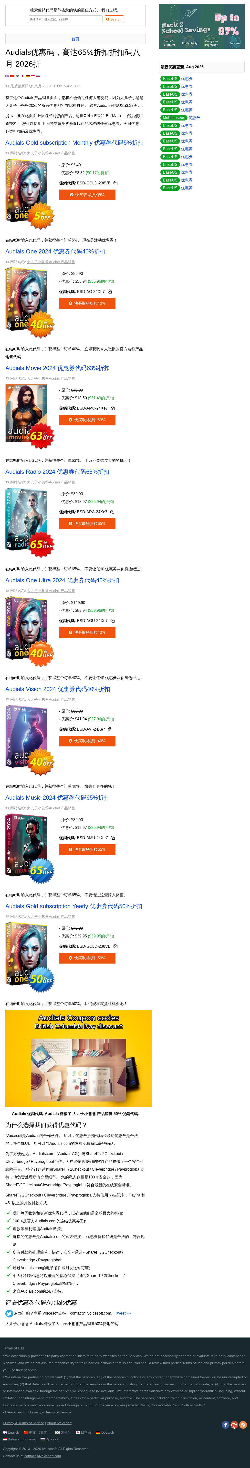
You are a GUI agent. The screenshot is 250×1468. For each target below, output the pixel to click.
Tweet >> (123, 1313)
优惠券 (178, 79)
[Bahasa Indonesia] (33, 76)
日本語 (86, 1432)
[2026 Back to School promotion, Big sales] (202, 47)
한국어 (66, 1432)
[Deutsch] (28, 76)
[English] (7, 76)
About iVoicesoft (59, 1423)
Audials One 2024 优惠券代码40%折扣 (55, 251)
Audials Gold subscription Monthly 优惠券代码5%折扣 (74, 142)
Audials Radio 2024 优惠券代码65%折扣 (57, 471)
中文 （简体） (40, 1432)
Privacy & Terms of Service (50, 1412)
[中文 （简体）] (12, 76)
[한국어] (17, 76)
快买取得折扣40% (89, 303)
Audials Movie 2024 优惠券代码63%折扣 (57, 368)
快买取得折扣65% (89, 524)
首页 (75, 39)
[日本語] (23, 76)
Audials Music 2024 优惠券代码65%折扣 (57, 797)
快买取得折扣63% (89, 420)
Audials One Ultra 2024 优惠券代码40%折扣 (62, 580)
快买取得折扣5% (89, 195)
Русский (52, 1439)
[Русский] (38, 76)
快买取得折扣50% (89, 958)
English (13, 1432)
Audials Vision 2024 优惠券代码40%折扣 (57, 689)
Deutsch (107, 1432)
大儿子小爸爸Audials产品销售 (51, 153)
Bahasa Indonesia (22, 1439)
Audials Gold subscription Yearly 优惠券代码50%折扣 (73, 906)
